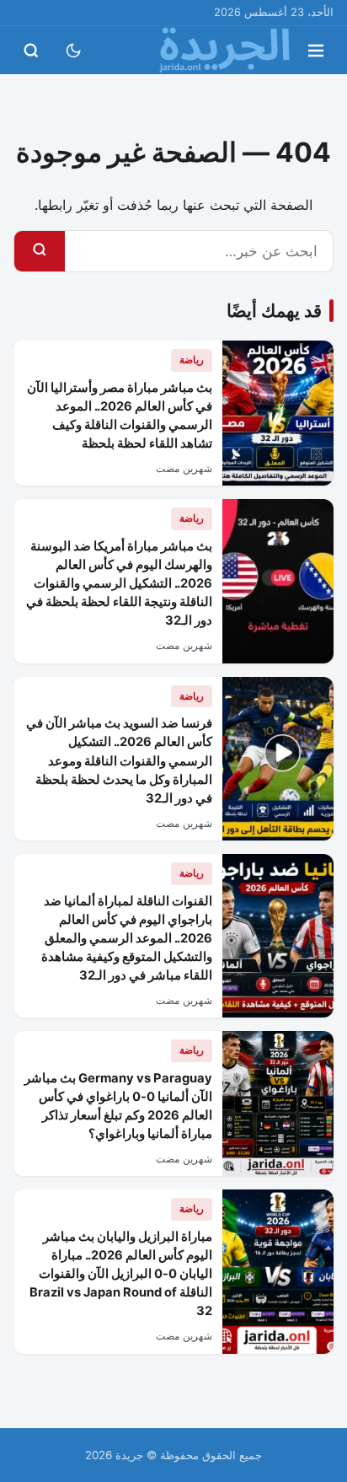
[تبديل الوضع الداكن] (73, 50)
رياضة (191, 359)
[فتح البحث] (31, 50)
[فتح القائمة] (316, 50)
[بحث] (39, 251)
